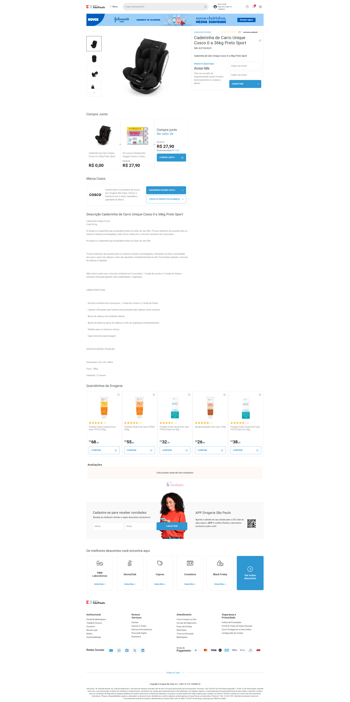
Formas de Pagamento (186, 623)
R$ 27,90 (131, 165)
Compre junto (167, 157)
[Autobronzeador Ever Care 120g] (210, 408)
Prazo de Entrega (184, 626)
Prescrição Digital (139, 633)
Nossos (137, 616)
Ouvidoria (90, 626)
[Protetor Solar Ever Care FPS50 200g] (140, 408)
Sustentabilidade (93, 637)
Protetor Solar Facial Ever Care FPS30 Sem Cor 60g (174, 428)
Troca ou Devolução (185, 634)
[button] (93, 43)
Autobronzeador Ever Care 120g (210, 427)
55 (129, 442)
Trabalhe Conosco (94, 623)
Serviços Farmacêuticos (142, 629)
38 (235, 442)
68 (94, 442)
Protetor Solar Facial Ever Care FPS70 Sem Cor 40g (245, 428)
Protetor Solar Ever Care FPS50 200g (139, 428)
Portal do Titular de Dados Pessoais (237, 626)
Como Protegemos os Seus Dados (236, 629)
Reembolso (181, 630)
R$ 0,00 (96, 165)
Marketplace (182, 637)
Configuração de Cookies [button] (232, 633)
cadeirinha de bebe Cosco (162, 190)
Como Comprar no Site (186, 619)
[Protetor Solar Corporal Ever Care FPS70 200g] (104, 408)
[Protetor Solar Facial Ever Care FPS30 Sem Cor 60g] (175, 408)
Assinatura (136, 637)
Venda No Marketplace (96, 619)
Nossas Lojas (92, 630)
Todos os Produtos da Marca (164, 199)
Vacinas (135, 622)
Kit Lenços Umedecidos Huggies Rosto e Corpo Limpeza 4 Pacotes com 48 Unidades (136, 155)
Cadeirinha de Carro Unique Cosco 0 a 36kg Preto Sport (102, 155)
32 (165, 442)
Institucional (93, 614)
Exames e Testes (139, 626)
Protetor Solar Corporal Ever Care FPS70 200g (102, 428)
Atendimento (184, 614)
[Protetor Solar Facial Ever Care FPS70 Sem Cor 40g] (246, 408)
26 (200, 442)
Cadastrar (237, 84)
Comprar (96, 450)
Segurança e (229, 616)
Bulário (89, 634)
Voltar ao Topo (173, 672)
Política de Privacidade (231, 622)
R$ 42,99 (126, 161)
